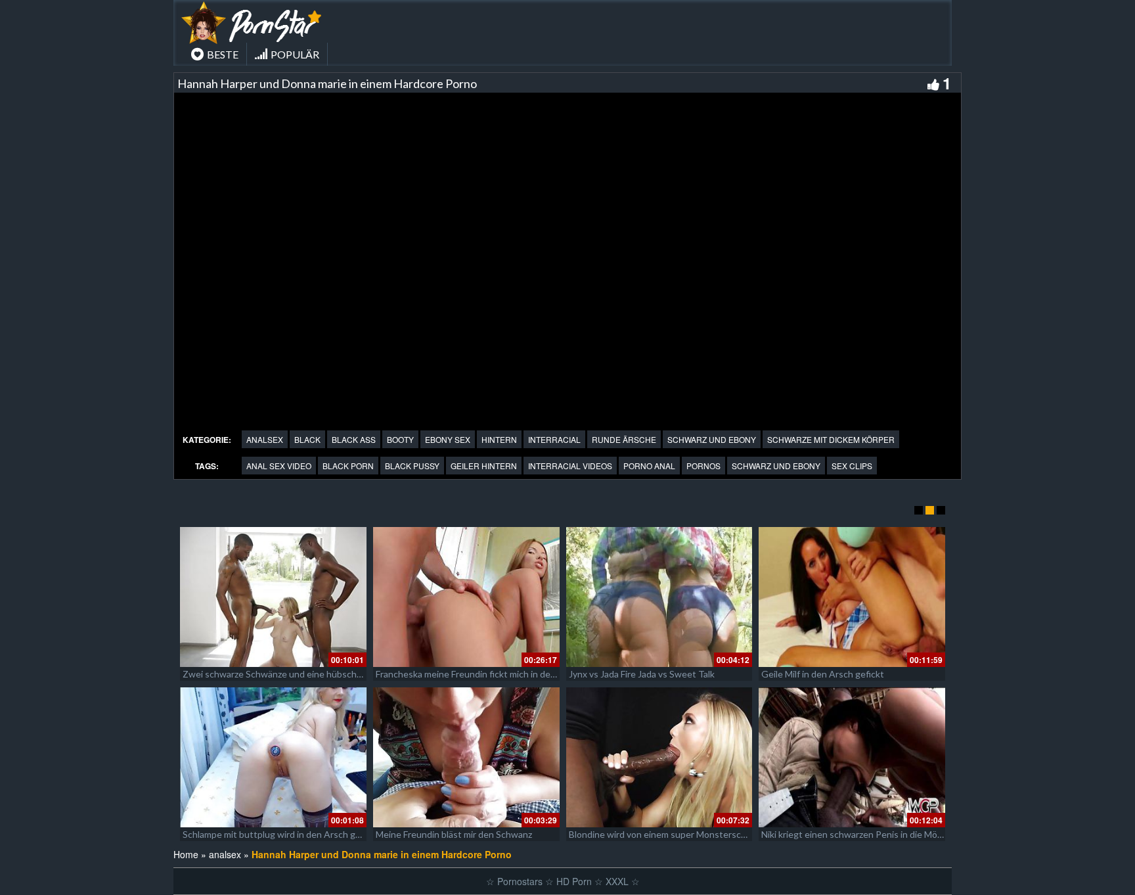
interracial (554, 439)
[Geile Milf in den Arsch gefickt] (852, 597)
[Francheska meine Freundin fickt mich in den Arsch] (466, 597)
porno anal (649, 465)
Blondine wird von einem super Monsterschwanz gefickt (683, 834)
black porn (348, 465)
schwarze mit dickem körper (831, 439)
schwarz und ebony (711, 439)
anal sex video (278, 465)
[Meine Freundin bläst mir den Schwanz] (466, 757)
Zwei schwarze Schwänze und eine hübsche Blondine (291, 673)
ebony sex (447, 439)
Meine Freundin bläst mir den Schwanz (454, 834)
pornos (703, 465)
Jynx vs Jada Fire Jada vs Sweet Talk (642, 673)
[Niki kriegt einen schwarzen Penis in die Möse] (852, 757)
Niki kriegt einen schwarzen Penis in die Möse (854, 834)
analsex (264, 439)
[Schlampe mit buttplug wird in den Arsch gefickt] (273, 757)
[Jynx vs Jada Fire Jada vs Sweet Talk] (659, 597)
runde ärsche (624, 439)
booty (400, 439)
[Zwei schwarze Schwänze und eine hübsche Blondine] (273, 597)
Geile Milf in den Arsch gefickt (822, 673)
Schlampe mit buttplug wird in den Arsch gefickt (281, 834)
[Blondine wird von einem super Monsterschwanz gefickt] (659, 757)
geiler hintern (484, 465)
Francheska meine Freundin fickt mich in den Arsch (479, 673)
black (307, 439)
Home (185, 854)
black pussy (412, 465)
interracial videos (570, 465)
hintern (499, 439)
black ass (354, 439)
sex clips (852, 465)
